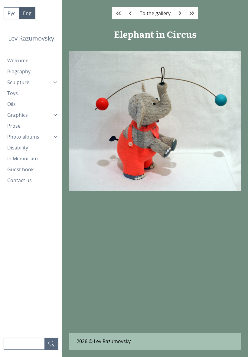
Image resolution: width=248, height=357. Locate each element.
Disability (17, 147)
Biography (19, 71)
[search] (51, 344)
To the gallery (155, 13)
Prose (14, 126)
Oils (11, 104)
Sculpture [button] (18, 82)
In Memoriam (22, 158)
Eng (27, 13)
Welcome (17, 60)
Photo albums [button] (23, 136)
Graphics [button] (17, 115)
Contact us (19, 180)
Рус (11, 13)
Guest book (20, 169)
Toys (12, 93)
